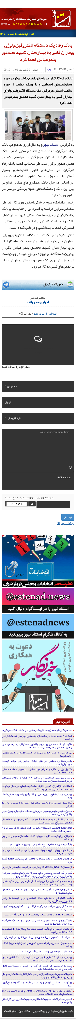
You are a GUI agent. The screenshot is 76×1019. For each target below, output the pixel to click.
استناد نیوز (51, 144)
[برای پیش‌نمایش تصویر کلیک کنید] (38, 125)
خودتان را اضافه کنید (45, 313)
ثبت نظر (68, 517)
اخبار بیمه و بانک (38, 302)
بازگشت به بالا (65, 523)
